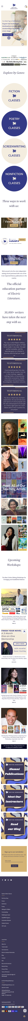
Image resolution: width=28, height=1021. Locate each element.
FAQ (3, 960)
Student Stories (5, 923)
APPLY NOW (14, 262)
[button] (26, 6)
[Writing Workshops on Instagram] (8, 880)
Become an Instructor (6, 963)
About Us (4, 944)
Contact (3, 958)
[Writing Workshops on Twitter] (5, 880)
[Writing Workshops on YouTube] (11, 880)
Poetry (3, 906)
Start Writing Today (8, 34)
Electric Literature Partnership (8, 952)
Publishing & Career (6, 915)
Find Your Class (5, 898)
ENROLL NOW (14, 225)
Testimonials (5, 947)
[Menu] (2, 6)
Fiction (3, 901)
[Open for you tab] (24, 1016)
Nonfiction (4, 903)
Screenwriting (5, 912)
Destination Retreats (6, 920)
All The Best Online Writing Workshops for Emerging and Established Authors (14, 746)
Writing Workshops (9, 980)
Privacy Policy (5, 969)
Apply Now (22, 239)
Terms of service (5, 972)
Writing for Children (6, 909)
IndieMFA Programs (6, 917)
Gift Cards (4, 926)
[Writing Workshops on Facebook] (2, 880)
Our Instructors (5, 949)
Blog (3, 955)
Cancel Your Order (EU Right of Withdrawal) (8, 975)
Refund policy (5, 966)
